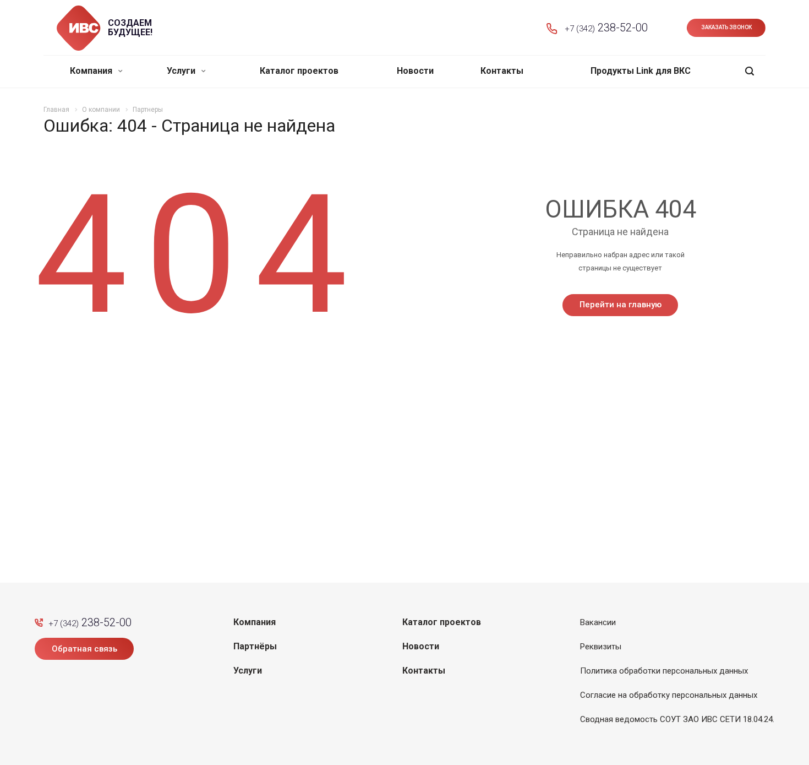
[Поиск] (750, 71)
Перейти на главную (621, 305)
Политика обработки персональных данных (664, 671)
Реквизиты (600, 647)
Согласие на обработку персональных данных (668, 695)
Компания (92, 71)
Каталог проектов (299, 71)
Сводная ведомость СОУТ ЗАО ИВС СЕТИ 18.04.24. (677, 719)
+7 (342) (606, 27)
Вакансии (598, 622)
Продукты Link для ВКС (641, 71)
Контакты (501, 71)
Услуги (182, 71)
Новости (415, 71)
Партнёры (255, 646)
